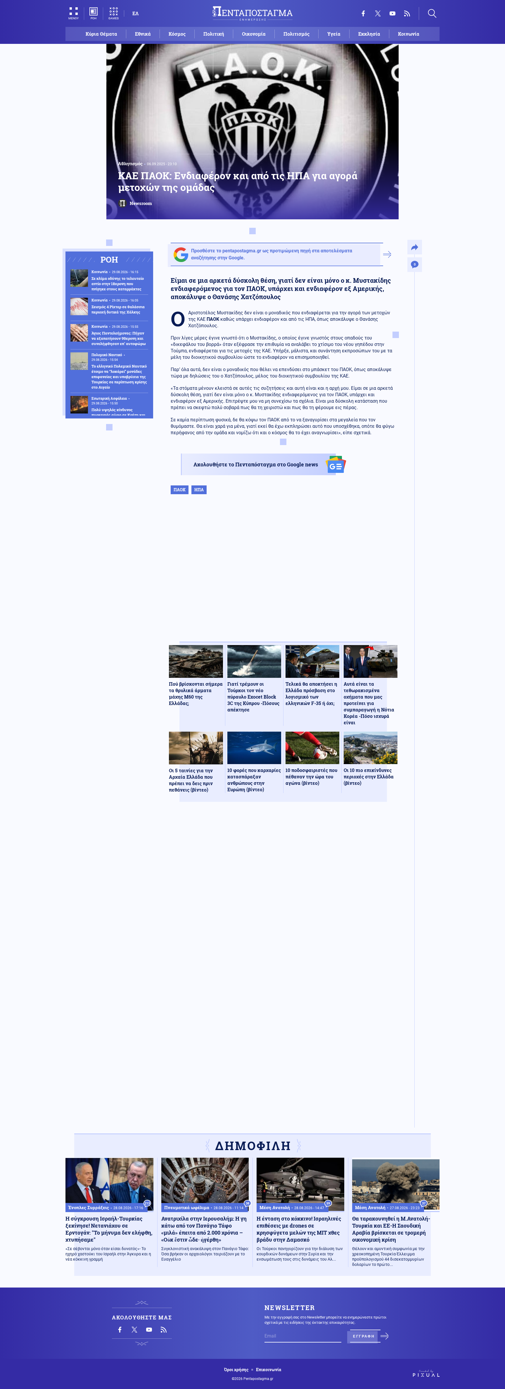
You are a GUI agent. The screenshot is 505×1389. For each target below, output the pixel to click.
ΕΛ (135, 13)
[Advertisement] (283, 574)
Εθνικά (143, 34)
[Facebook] (363, 13)
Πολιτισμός (296, 34)
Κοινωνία (408, 34)
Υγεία (333, 34)
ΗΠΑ (199, 489)
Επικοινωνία (268, 1369)
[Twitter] (378, 13)
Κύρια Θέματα (101, 34)
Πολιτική (213, 34)
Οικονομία (254, 34)
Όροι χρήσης (236, 1369)
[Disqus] (283, 892)
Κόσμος (177, 34)
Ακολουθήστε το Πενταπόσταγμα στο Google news (255, 464)
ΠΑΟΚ (180, 489)
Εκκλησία (369, 34)
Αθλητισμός (130, 163)
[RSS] (407, 13)
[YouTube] (392, 13)
